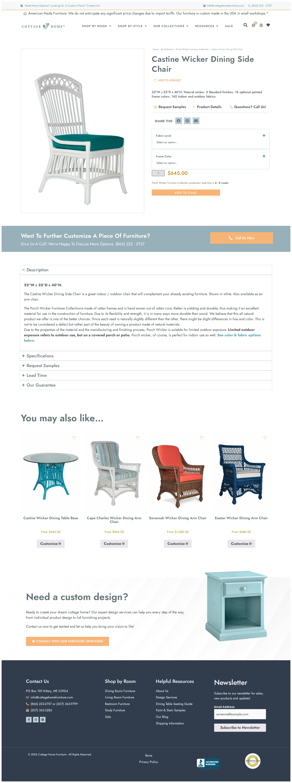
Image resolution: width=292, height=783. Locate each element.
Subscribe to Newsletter (240, 727)
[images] (82, 131)
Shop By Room (94, 26)
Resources (204, 26)
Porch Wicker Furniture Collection (192, 49)
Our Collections (169, 26)
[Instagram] (36, 719)
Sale (229, 26)
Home (156, 49)
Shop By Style (130, 26)
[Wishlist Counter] (269, 25)
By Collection (167, 49)
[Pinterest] (42, 719)
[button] (178, 120)
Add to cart (186, 193)
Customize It (50, 543)
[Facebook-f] (29, 719)
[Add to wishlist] (74, 437)
